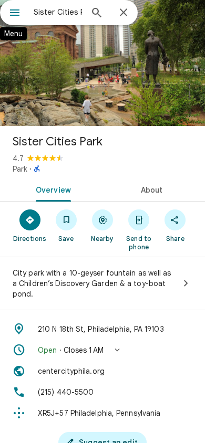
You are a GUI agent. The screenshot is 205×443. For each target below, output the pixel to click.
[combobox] (58, 12)
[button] (102, 350)
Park (20, 169)
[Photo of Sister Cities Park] (102, 63)
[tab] (51, 189)
